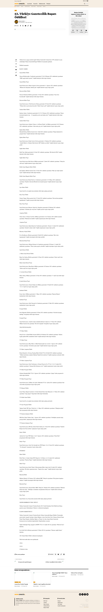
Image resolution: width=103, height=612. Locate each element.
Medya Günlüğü (22, 21)
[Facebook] (83, 1)
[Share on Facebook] (20, 25)
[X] (84, 1)
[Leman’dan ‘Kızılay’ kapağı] (23, 577)
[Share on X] (23, 25)
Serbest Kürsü (27, 6)
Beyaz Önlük (39, 6)
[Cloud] (87, 594)
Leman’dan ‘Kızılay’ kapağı (21, 584)
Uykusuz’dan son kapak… (77, 572)
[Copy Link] (28, 25)
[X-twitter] (82, 594)
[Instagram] (86, 1)
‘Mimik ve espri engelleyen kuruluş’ (42, 584)
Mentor (44, 6)
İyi (15, 10)
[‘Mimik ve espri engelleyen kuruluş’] (42, 577)
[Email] (25, 25)
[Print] (30, 25)
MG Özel (17, 6)
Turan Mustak (86, 606)
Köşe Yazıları (33, 6)
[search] (84, 3)
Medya (26, 549)
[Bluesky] (87, 1)
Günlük (22, 6)
